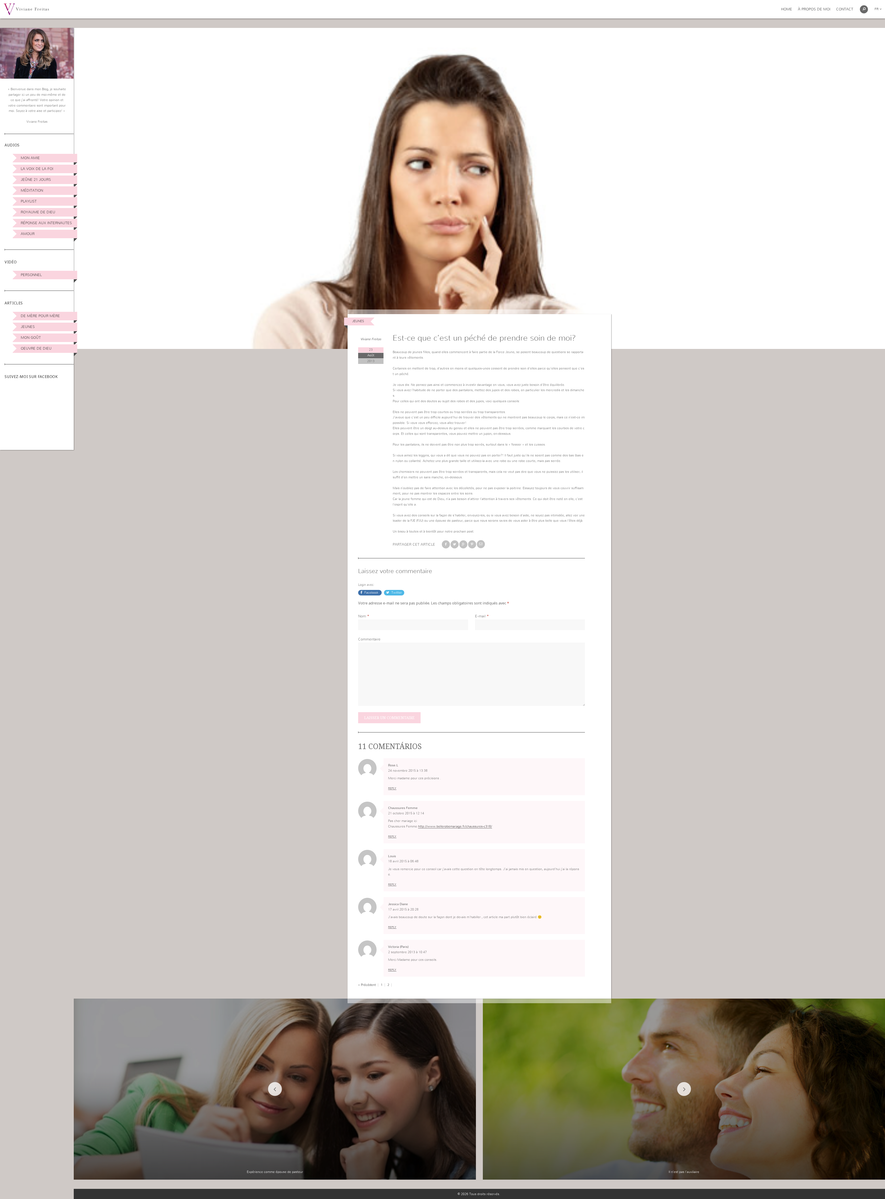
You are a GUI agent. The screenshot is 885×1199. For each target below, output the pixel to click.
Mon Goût (31, 337)
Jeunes (28, 327)
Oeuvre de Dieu (36, 348)
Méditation (32, 190)
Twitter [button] (396, 592)
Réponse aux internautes (46, 223)
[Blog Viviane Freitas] (26, 9)
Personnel (31, 275)
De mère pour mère (40, 316)
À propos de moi (814, 9)
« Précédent (367, 985)
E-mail (480, 616)
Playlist (29, 201)
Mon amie (30, 158)
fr (877, 9)
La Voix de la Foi (37, 169)
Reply (392, 788)
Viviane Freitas (370, 339)
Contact (844, 9)
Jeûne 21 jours (36, 179)
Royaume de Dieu (38, 212)
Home (786, 9)
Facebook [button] (371, 592)
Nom (362, 616)
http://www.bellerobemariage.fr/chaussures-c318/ (455, 826)
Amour (28, 234)
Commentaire (369, 639)
